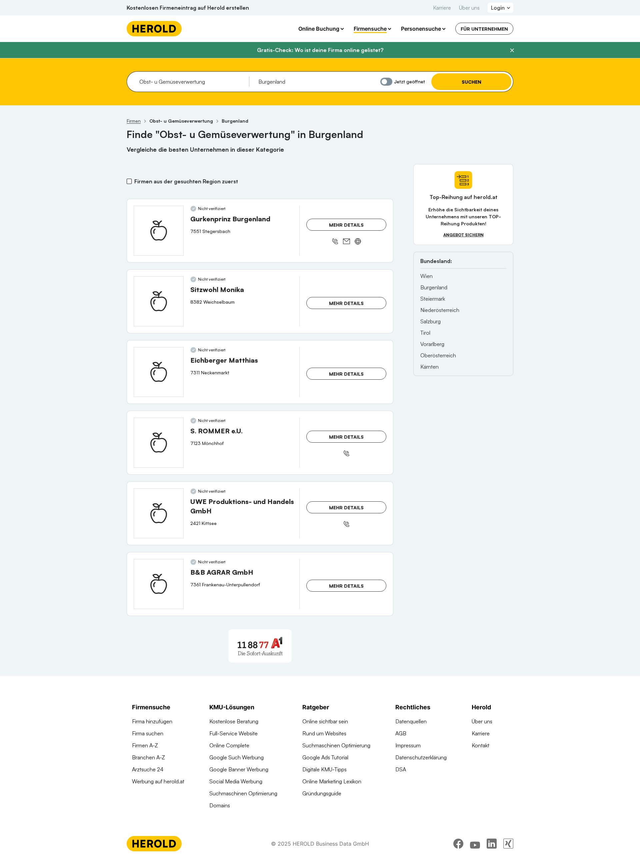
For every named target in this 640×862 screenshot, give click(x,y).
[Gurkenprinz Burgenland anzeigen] (159, 231)
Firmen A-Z (145, 745)
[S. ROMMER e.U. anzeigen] (159, 443)
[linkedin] (492, 844)
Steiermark (432, 298)
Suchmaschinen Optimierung (243, 793)
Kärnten (429, 366)
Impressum (408, 745)
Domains (219, 805)
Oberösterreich (438, 355)
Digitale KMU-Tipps (324, 769)
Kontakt (480, 745)
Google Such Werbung (236, 757)
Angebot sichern (463, 234)
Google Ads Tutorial (325, 757)
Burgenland (433, 287)
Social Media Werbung (235, 781)
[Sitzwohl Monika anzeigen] (159, 301)
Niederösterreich (439, 310)
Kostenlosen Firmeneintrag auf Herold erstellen (188, 7)
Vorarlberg (432, 344)
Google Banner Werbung (238, 769)
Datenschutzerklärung (421, 757)
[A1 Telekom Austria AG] (260, 646)
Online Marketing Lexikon (331, 781)
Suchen (471, 82)
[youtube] (475, 844)
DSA (400, 769)
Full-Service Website (233, 733)
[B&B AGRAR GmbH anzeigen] (159, 584)
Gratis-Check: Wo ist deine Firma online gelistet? (320, 50)
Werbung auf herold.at (158, 781)
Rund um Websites (324, 733)
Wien (426, 276)
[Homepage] (154, 28)
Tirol (425, 332)
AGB (400, 733)
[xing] (508, 844)
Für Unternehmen (484, 29)
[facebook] (458, 844)
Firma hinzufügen (152, 721)
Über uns (469, 7)
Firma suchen (147, 733)
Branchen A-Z (148, 757)
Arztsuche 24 (147, 769)
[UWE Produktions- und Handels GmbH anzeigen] (159, 513)
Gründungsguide (321, 793)
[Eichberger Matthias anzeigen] (159, 372)
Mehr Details (346, 225)
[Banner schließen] (512, 50)
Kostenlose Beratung (233, 721)
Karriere (442, 7)
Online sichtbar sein (325, 721)
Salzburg (430, 321)
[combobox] (191, 82)
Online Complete (229, 745)
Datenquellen (411, 721)
